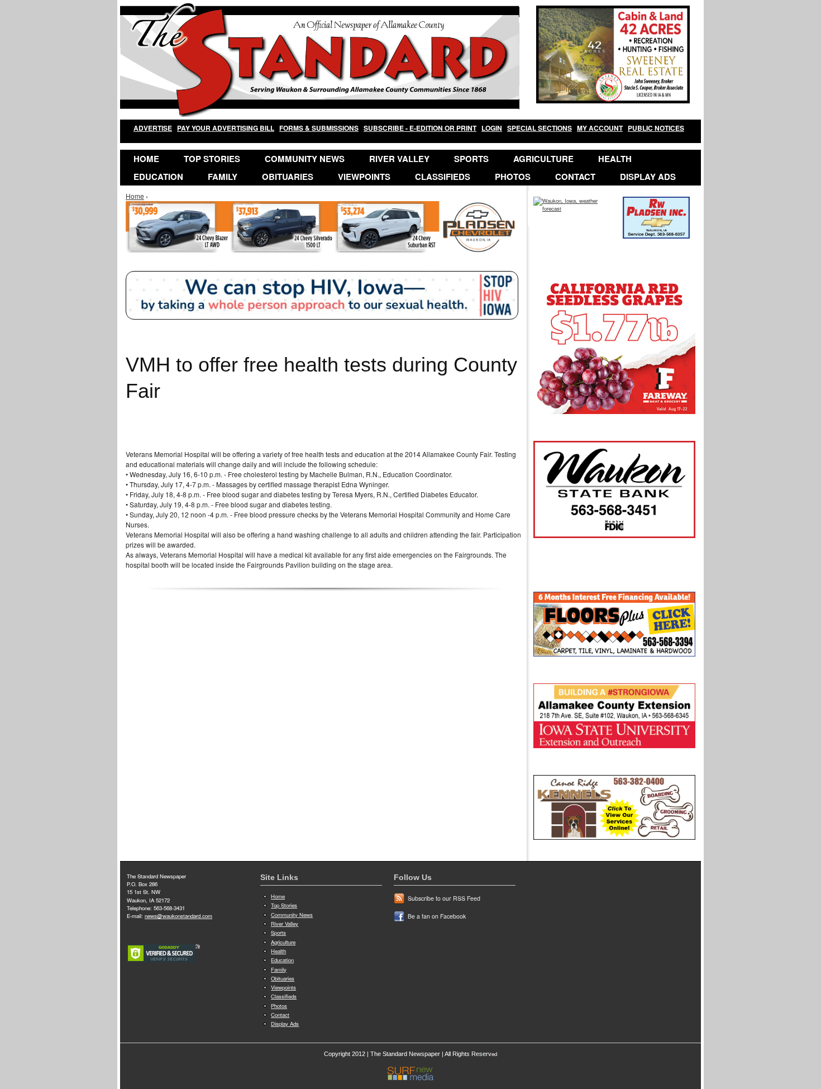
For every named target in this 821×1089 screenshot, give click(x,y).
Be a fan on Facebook (437, 916)
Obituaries (287, 176)
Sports (471, 159)
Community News (305, 159)
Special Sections (539, 128)
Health (615, 159)
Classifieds (442, 176)
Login (491, 128)
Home (146, 159)
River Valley (399, 159)
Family (222, 176)
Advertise (152, 128)
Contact (575, 176)
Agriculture (543, 159)
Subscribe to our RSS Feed (444, 898)
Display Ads (648, 176)
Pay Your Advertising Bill (225, 128)
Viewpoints (364, 176)
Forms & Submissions (319, 128)
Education (158, 176)
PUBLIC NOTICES (656, 128)
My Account (600, 128)
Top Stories (212, 159)
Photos (513, 176)
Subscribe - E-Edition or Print (420, 128)
